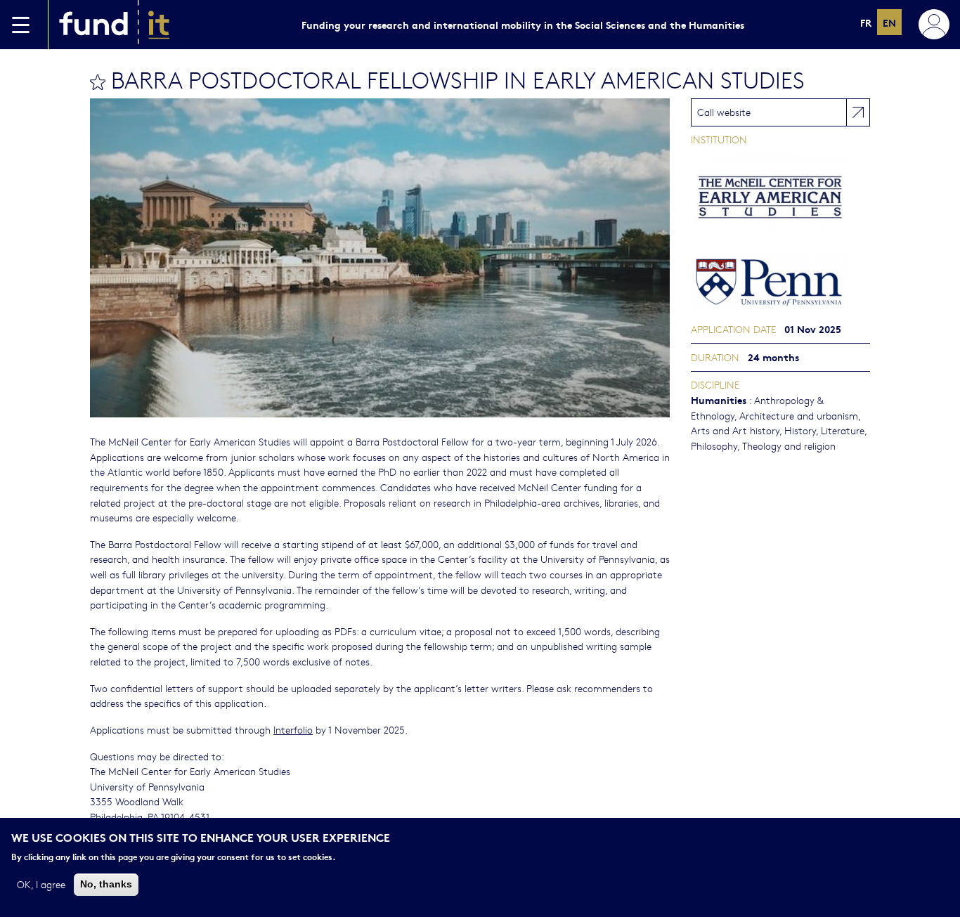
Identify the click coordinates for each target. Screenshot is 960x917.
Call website (724, 112)
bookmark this (97, 82)
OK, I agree (41, 884)
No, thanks (106, 884)
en (889, 22)
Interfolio (293, 729)
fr (865, 22)
